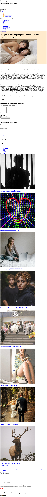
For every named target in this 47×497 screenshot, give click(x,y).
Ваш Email (2, 115)
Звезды (4, 21)
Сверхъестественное (7, 27)
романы (4, 146)
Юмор (4, 29)
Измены (4, 145)
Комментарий (3, 112)
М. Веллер (5, 141)
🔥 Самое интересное (7, 15)
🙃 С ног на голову (7, 16)
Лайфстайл (5, 26)
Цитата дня (5, 135)
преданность (5, 148)
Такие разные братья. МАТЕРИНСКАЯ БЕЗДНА (13, 307)
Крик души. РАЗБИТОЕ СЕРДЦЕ (9, 230)
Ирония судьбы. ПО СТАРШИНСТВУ (10, 346)
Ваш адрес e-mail (3, 7)
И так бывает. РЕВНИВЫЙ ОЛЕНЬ (10, 463)
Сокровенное (6, 28)
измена (4, 151)
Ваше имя (2, 113)
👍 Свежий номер (7, 13)
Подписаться (3, 9)
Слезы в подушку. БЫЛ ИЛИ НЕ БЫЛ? (11, 269)
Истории (5, 23)
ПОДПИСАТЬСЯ (4, 128)
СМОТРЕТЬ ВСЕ (4, 465)
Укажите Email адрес (4, 126)
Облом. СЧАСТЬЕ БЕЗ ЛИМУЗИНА (10, 424)
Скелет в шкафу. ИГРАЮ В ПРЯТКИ (10, 385)
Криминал (5, 24)
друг (4, 149)
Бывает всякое (6, 20)
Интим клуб (5, 22)
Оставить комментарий (5, 117)
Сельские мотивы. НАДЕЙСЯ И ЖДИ (10, 191)
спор (4, 150)
